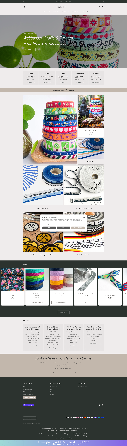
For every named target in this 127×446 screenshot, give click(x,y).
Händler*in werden (82, 386)
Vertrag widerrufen (30, 397)
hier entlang (30, 82)
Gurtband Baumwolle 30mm (61, 293)
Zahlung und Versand (28, 389)
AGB (24, 386)
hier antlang (52, 348)
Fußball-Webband (83, 255)
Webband (90, 161)
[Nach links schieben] (60, 308)
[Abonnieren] (75, 372)
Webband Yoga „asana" (90, 130)
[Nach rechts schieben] (66, 308)
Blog (51, 389)
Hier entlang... (29, 49)
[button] (24, 7)
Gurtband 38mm (37, 293)
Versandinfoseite (74, 430)
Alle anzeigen (63, 312)
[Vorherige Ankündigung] (23, 1)
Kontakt (52, 394)
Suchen (52, 397)
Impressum (25, 400)
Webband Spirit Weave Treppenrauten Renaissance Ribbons (110, 294)
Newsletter (52, 392)
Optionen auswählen (37, 302)
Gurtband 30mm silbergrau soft (85, 293)
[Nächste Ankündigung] (103, 1)
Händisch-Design (30, 423)
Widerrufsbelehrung (28, 394)
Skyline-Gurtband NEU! (83, 208)
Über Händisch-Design (55, 386)
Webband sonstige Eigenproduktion (42, 255)
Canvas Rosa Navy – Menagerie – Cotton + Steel (13, 294)
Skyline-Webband (42, 208)
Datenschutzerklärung (28, 392)
